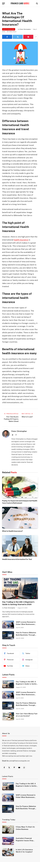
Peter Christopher (25, 29)
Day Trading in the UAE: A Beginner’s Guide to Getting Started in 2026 (27, 684)
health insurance (21, 240)
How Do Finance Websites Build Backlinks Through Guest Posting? (26, 635)
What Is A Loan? (27, 417)
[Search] (37, 3)
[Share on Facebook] (7, 37)
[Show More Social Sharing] (36, 37)
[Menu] (3, 3)
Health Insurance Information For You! (17, 559)
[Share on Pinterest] (28, 37)
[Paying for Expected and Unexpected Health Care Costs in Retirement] (20, 487)
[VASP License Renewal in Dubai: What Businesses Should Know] (8, 625)
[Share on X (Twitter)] (18, 37)
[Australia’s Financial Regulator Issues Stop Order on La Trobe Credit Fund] (8, 841)
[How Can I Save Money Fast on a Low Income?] (8, 716)
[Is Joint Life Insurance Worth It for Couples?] (8, 852)
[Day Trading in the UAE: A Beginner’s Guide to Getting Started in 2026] (20, 588)
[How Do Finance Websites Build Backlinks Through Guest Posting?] (8, 635)
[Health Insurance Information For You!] (20, 546)
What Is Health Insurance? (12, 531)
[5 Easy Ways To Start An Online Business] (8, 829)
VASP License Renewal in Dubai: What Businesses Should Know (26, 624)
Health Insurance (8, 29)
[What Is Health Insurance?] (20, 517)
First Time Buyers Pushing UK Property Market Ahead (11, 419)
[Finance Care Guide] (20, 3)
